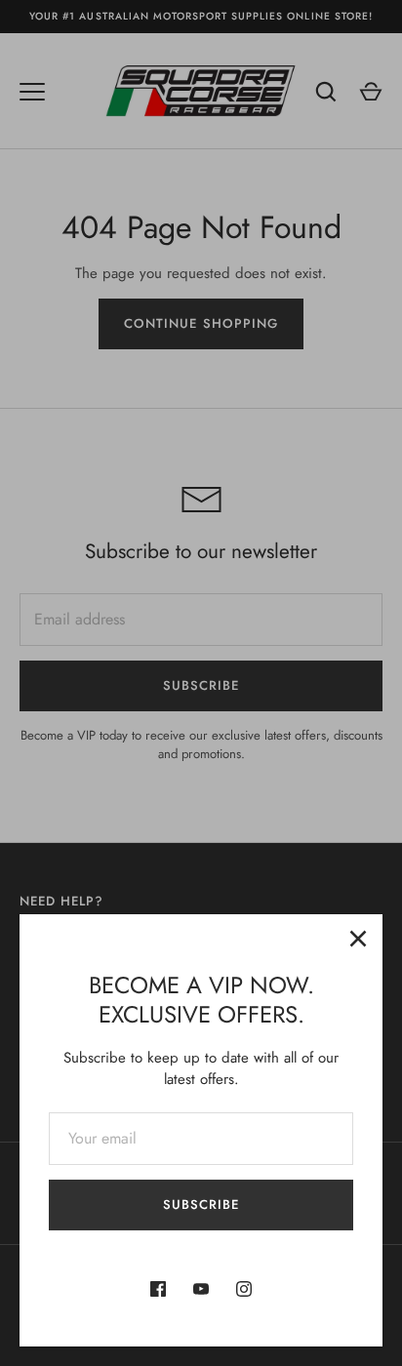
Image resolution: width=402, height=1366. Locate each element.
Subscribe (201, 1204)
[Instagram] (243, 1288)
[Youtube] (201, 1288)
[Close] (358, 938)
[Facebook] (158, 1288)
